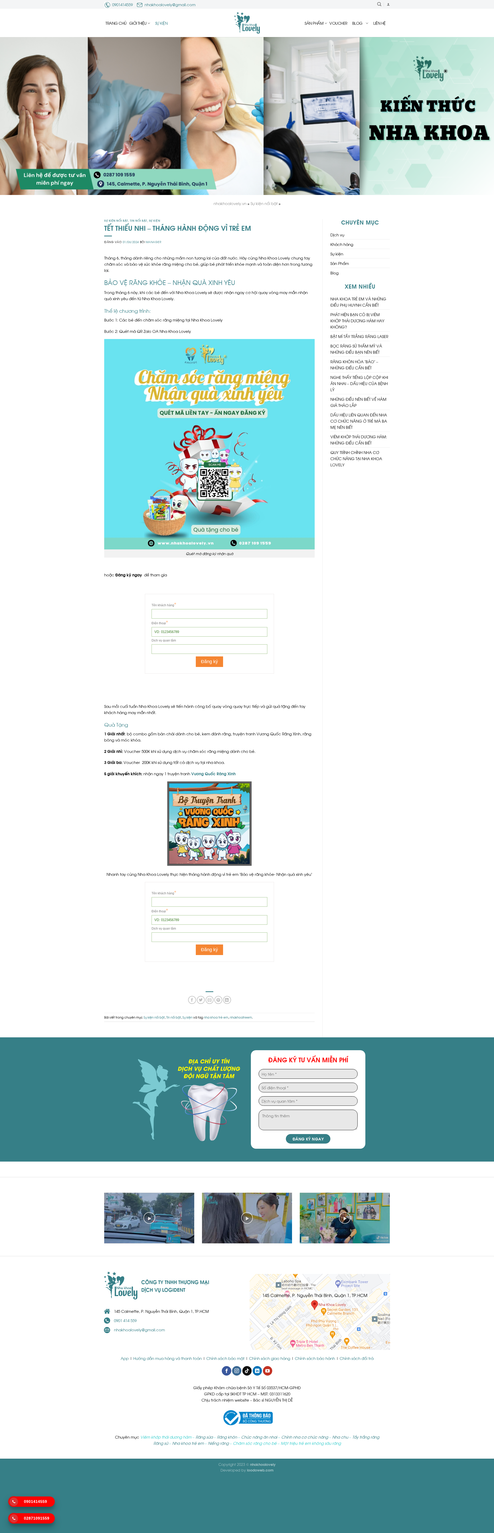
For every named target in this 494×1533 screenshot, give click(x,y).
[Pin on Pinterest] (218, 1000)
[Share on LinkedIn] (227, 1000)
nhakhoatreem (241, 1017)
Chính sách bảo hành (315, 1358)
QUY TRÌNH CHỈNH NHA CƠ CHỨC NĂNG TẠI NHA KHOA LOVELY (356, 458)
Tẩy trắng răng (365, 1437)
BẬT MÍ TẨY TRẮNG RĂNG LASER (359, 336)
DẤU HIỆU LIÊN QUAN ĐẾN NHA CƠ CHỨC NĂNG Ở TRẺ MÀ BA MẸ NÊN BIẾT (358, 421)
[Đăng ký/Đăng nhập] (388, 4)
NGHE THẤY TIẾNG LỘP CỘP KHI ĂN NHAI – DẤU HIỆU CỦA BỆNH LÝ (359, 383)
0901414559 (122, 4)
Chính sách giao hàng (269, 1358)
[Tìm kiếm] (379, 4)
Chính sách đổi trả (357, 1358)
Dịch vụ (337, 234)
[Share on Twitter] (201, 1000)
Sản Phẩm (314, 23)
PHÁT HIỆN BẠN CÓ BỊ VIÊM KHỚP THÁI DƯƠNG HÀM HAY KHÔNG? (357, 320)
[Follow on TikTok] (247, 1371)
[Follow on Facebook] (226, 1371)
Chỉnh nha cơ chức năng (304, 1437)
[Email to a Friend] (210, 1000)
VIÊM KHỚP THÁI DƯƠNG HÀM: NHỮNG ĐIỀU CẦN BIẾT (358, 439)
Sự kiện (161, 23)
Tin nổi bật (138, 220)
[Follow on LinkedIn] (257, 1371)
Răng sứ (160, 1443)
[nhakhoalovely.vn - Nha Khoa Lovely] (247, 23)
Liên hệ (379, 23)
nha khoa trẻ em (216, 1017)
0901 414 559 (125, 1320)
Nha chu (340, 1437)
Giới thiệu (138, 23)
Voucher (338, 23)
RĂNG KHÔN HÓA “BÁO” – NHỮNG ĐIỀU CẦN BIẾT (354, 364)
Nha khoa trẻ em (188, 1443)
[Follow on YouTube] (267, 1371)
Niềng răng (218, 1443)
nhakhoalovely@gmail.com (170, 4)
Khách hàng (341, 244)
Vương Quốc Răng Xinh (213, 773)
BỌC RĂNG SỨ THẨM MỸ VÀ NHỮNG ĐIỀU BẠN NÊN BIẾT (356, 349)
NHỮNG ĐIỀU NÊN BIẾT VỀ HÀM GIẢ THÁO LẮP (358, 402)
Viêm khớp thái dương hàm (165, 1437)
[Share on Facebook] (192, 1000)
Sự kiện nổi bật (116, 220)
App (125, 1358)
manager (154, 242)
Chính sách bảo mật (225, 1358)
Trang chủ (116, 23)
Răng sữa (204, 1437)
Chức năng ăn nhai (259, 1437)
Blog (357, 23)
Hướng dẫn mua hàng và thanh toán (167, 1358)
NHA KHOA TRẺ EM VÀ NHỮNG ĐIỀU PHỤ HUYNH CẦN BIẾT (358, 302)
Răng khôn (227, 1437)
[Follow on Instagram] (236, 1371)
